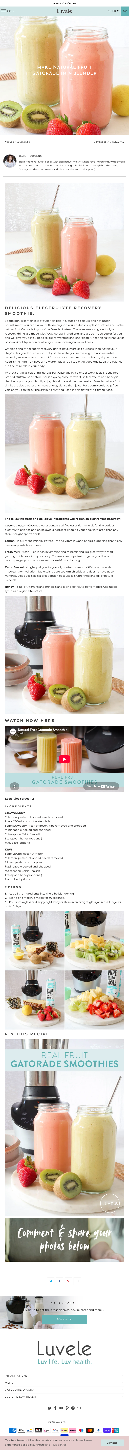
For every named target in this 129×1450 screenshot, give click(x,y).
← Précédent (101, 142)
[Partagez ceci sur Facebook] (59, 1281)
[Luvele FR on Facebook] (55, 1408)
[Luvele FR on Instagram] (73, 1408)
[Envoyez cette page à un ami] (77, 1281)
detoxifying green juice (96, 389)
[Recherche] (108, 11)
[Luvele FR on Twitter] (49, 1408)
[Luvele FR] (64, 11)
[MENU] (2, 11)
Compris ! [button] (112, 1442)
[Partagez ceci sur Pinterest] (68, 1281)
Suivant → (118, 142)
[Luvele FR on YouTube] (61, 1408)
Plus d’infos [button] (59, 1444)
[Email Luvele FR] (78, 1408)
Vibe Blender (52, 329)
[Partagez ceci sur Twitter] (50, 1281)
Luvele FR (61, 1422)
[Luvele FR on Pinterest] (67, 1408)
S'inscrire (64, 1319)
